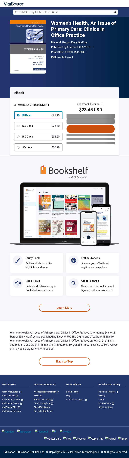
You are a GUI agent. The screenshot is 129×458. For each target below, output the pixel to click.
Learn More (64, 307)
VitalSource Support (75, 399)
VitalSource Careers (11, 399)
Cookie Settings (105, 407)
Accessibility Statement (45, 392)
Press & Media (8, 396)
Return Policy (72, 392)
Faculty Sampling (42, 403)
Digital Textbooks (42, 407)
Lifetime (41, 147)
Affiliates (38, 396)
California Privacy (106, 392)
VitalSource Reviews (11, 411)
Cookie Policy (104, 403)
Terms (101, 399)
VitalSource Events (11, 403)
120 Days (41, 125)
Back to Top (64, 361)
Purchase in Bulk (42, 399)
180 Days (41, 136)
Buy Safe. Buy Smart (43, 411)
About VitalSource (10, 392)
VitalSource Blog (10, 407)
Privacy (101, 396)
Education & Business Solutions (23, 452)
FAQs (68, 396)
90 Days (41, 115)
